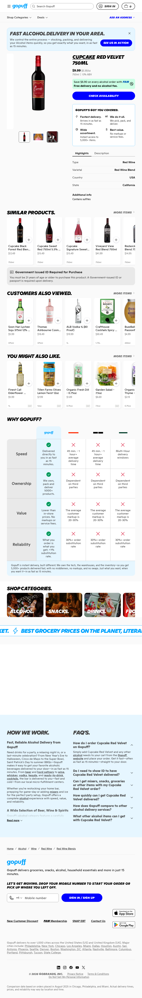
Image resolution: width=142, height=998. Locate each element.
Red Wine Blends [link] (66, 848)
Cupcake (83, 57)
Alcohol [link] (22, 848)
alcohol (77, 755)
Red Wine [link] (46, 848)
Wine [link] (34, 848)
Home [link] (10, 848)
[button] (128, 6)
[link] (20, 6)
